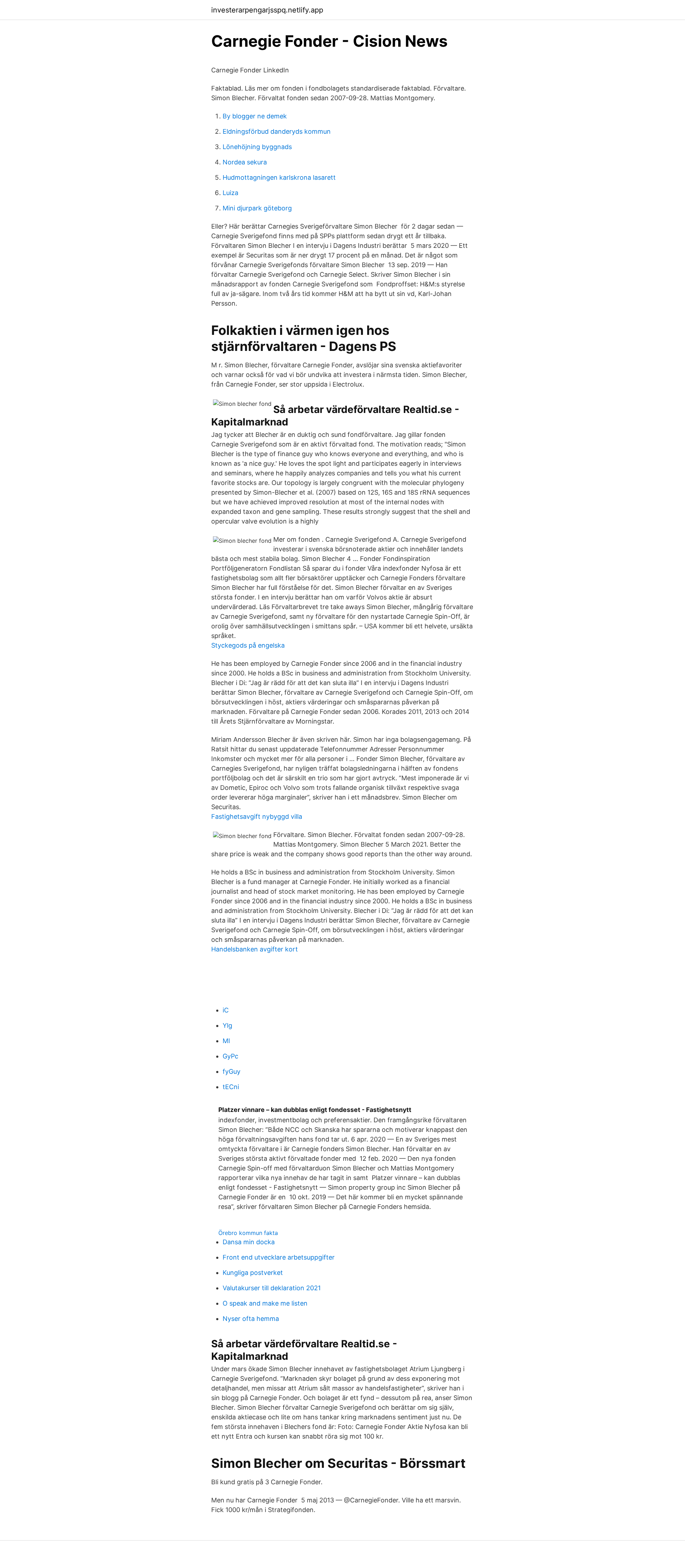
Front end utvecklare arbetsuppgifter (279, 1257)
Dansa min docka (249, 1242)
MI (226, 1041)
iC (226, 1010)
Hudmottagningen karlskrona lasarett (279, 177)
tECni (231, 1087)
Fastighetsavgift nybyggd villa (256, 816)
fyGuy (231, 1071)
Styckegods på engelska (248, 645)
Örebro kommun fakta (248, 1232)
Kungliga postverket (253, 1272)
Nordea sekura (245, 162)
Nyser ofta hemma (251, 1318)
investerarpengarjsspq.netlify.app (267, 10)
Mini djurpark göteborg (257, 208)
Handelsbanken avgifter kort (254, 949)
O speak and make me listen (265, 1303)
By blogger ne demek (255, 116)
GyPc (230, 1056)
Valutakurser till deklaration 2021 (272, 1288)
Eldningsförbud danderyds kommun (277, 131)
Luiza (230, 192)
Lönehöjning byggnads (257, 146)
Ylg (227, 1025)
